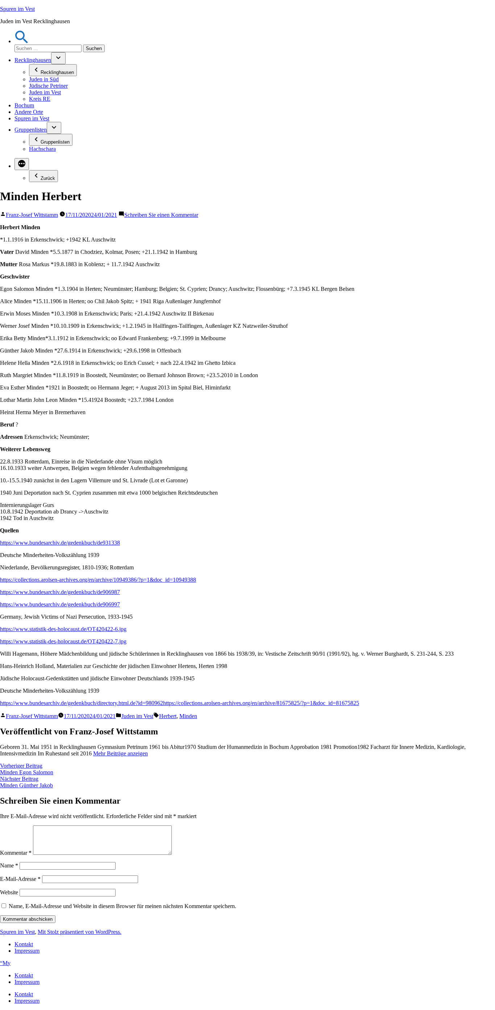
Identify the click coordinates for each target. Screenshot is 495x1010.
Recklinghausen (32, 60)
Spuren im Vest (17, 9)
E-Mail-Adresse (20, 879)
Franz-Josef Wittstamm (32, 215)
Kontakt (23, 944)
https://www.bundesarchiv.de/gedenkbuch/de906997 (60, 604)
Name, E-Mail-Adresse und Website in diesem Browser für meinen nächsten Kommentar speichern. (122, 906)
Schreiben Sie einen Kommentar (161, 215)
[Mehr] (21, 164)
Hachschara (42, 149)
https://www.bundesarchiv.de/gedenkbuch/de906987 (60, 592)
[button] (21, 41)
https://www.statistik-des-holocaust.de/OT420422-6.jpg (63, 629)
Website (9, 892)
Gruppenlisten (30, 130)
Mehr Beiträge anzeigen (120, 753)
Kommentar (16, 853)
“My (5, 963)
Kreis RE (39, 99)
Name (9, 865)
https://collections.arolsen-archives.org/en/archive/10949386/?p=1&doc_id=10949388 (98, 580)
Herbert (167, 716)
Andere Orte (28, 112)
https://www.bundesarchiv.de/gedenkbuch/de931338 (60, 543)
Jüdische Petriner (48, 86)
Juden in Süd (44, 79)
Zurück (48, 178)
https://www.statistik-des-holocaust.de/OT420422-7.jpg (63, 641)
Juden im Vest (45, 92)
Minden (188, 716)
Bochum (24, 105)
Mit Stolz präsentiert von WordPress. (79, 932)
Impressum (26, 951)
